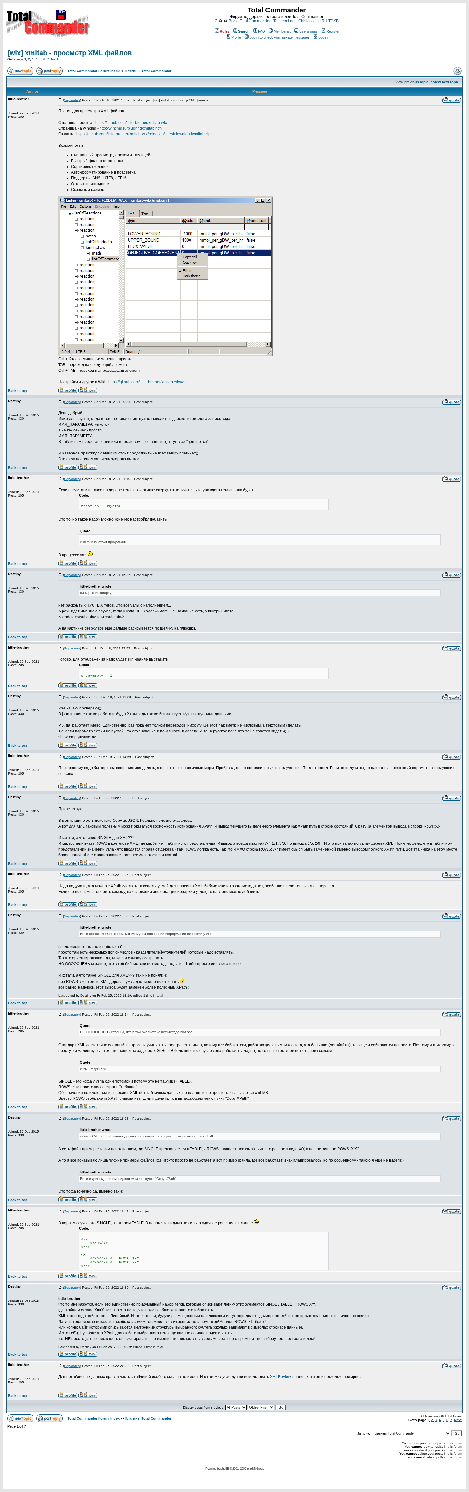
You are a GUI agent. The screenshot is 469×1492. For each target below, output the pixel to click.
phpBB (224, 1468)
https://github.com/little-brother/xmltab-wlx (131, 122)
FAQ (261, 31)
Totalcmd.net (284, 21)
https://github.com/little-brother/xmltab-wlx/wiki (148, 382)
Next (54, 59)
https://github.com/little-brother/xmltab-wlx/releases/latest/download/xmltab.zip (143, 134)
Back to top (17, 391)
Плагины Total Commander (148, 71)
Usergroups (308, 31)
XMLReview (280, 1377)
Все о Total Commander (250, 21)
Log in (323, 37)
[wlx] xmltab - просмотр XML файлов (69, 53)
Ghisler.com (308, 21)
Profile (236, 37)
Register (332, 31)
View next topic (446, 82)
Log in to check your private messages (279, 37)
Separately (72, 100)
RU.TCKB (330, 21)
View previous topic (411, 82)
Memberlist (282, 31)
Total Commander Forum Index (93, 71)
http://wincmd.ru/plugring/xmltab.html (131, 128)
